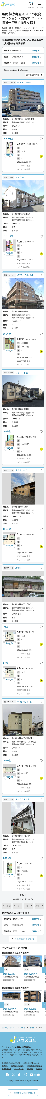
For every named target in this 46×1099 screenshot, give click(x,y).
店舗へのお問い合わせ (31, 1063)
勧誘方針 (5, 1066)
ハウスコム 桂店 (23, 169)
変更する (35, 50)
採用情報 (39, 1069)
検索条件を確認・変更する (25, 1093)
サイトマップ (19, 1069)
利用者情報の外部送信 (34, 1066)
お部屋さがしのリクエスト (11, 1063)
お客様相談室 (6, 1069)
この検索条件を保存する (25, 939)
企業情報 (30, 1069)
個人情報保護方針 (17, 1066)
